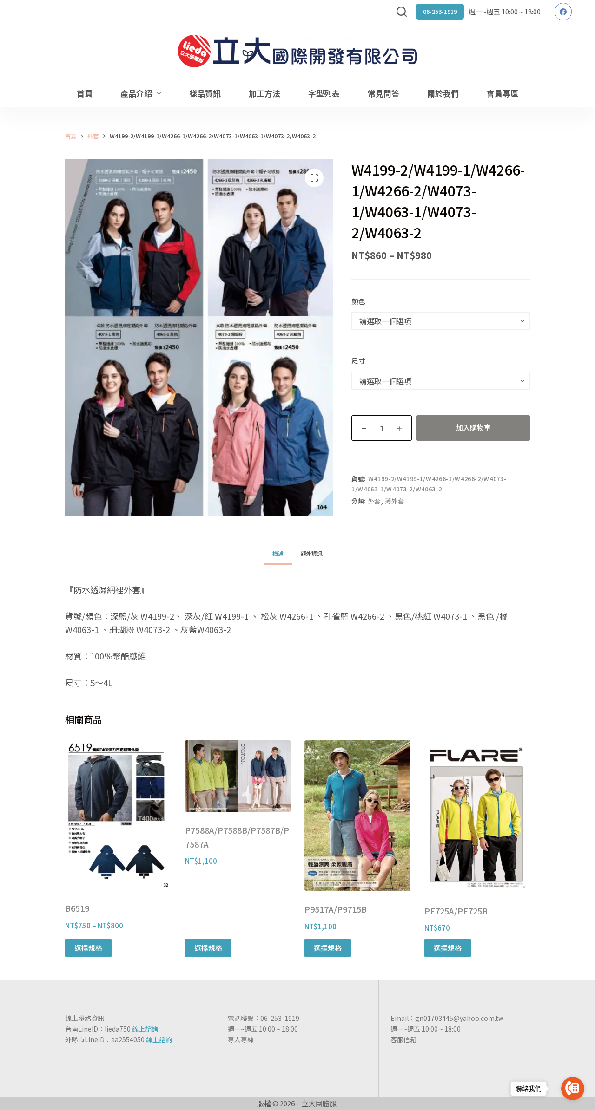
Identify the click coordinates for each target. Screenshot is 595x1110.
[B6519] (118, 815)
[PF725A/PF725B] (477, 816)
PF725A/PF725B (456, 911)
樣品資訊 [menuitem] (205, 93)
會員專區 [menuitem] (502, 93)
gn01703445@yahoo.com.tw (459, 1018)
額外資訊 (311, 553)
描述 (278, 553)
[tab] (278, 554)
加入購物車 (473, 427)
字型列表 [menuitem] (324, 93)
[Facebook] (563, 11)
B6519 (77, 908)
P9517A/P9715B (335, 909)
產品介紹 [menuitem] (136, 93)
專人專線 (241, 1039)
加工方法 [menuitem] (264, 93)
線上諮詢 (145, 1028)
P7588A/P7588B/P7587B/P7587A (237, 837)
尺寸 (358, 361)
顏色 (358, 301)
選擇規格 (88, 948)
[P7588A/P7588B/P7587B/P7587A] (238, 776)
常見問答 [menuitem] (383, 93)
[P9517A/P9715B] (357, 815)
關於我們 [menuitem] (443, 93)
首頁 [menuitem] (85, 93)
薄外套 (394, 500)
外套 (374, 500)
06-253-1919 (440, 11)
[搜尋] (402, 12)
